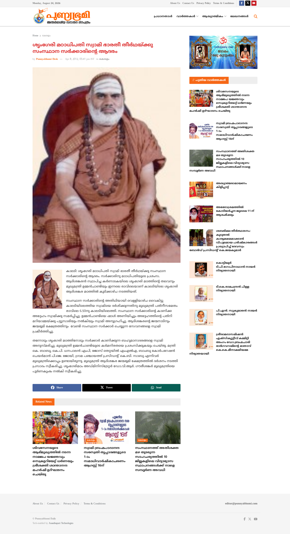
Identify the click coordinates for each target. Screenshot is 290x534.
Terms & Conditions (223, 3)
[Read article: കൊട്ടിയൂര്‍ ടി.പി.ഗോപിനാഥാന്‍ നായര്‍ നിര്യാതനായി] (201, 269)
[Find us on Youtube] (253, 3)
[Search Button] (255, 16)
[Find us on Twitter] (247, 3)
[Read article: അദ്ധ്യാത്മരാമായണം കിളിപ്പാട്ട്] (201, 190)
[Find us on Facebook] (241, 3)
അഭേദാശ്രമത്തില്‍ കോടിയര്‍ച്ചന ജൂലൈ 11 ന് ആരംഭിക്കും (235, 211)
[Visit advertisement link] (223, 52)
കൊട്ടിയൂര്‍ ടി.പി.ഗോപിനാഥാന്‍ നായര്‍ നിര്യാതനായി (235, 266)
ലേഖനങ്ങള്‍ (239, 16)
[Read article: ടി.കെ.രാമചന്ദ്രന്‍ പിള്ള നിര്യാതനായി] (201, 293)
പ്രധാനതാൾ (163, 16)
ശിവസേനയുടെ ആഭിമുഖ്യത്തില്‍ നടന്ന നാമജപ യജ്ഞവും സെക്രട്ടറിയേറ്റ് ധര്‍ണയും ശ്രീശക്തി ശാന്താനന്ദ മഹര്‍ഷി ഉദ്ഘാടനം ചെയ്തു (53, 461)
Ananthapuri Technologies (61, 523)
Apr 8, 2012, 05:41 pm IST (79, 59)
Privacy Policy (203, 3)
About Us (175, 3)
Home (35, 35)
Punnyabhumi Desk (47, 59)
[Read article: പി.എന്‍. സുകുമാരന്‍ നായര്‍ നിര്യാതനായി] (201, 317)
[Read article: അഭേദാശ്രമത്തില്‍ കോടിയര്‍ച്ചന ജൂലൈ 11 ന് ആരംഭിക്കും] (201, 214)
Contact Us (188, 3)
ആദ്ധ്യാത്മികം (212, 16)
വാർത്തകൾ (186, 16)
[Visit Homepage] (63, 16)
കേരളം (46, 35)
